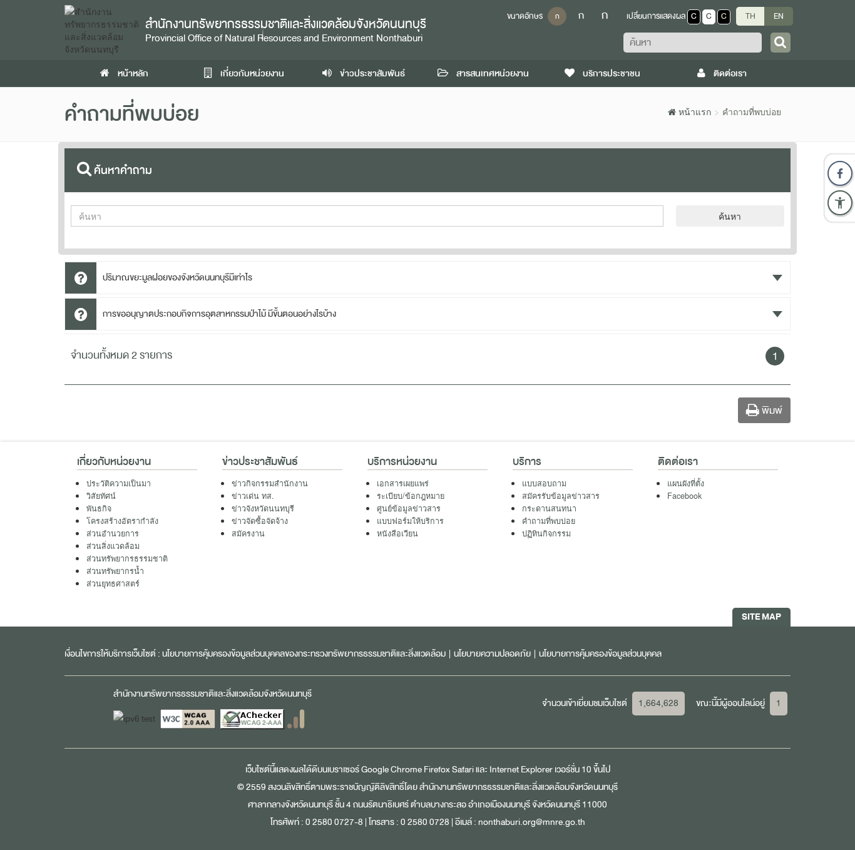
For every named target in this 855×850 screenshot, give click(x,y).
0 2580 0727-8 (334, 822)
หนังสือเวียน (397, 533)
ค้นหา (730, 216)
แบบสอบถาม (544, 483)
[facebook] (839, 173)
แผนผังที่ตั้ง (685, 483)
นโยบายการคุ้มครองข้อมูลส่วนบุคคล (600, 654)
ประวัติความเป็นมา (118, 483)
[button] (839, 202)
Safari (464, 769)
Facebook (684, 495)
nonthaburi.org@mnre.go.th (531, 822)
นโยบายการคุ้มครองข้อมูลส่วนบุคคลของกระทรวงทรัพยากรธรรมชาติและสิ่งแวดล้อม (304, 654)
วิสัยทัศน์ (101, 495)
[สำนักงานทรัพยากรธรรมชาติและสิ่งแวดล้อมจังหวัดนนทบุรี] (101, 29)
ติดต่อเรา (729, 73)
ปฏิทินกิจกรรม (546, 533)
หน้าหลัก (132, 73)
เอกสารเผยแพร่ (403, 483)
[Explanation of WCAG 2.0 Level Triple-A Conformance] (188, 718)
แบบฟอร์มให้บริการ (410, 520)
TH (750, 16)
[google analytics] (295, 718)
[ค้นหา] (781, 43)
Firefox (437, 769)
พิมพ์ (770, 410)
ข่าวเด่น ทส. (253, 495)
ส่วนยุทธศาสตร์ (113, 583)
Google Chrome (391, 769)
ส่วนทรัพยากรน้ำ (115, 570)
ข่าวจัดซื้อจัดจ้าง (260, 520)
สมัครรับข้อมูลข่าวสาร (561, 495)
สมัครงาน (248, 533)
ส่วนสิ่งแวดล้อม (113, 545)
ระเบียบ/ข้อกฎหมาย (410, 495)
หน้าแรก (693, 111)
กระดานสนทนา (549, 508)
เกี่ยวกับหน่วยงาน (251, 73)
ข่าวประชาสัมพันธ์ (371, 73)
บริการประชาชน (610, 73)
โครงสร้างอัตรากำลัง (122, 520)
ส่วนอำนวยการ (112, 533)
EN (779, 16)
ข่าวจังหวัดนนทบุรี (263, 508)
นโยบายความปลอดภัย (492, 654)
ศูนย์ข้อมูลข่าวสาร (409, 508)
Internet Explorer (521, 769)
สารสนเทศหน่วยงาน (491, 73)
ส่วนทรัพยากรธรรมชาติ (127, 558)
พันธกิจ (98, 508)
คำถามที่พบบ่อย (548, 520)
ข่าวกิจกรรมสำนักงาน (270, 483)
